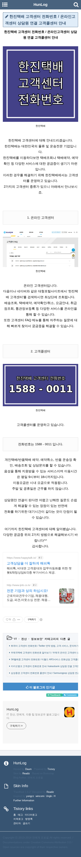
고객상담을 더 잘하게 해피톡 (28, 563)
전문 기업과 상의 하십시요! (27, 591)
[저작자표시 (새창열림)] (41, 619)
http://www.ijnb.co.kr (19, 585)
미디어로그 (31, 815)
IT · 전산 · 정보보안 (28, 638)
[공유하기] (14, 619)
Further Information (23, 800)
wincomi (40, 796)
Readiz (26, 773)
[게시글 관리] (18, 619)
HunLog (12, 709)
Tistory (51, 769)
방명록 (29, 819)
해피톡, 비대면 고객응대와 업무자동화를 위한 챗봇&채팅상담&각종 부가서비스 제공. (39, 570)
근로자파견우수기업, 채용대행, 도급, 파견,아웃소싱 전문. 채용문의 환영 (28, 598)
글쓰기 (26, 823)
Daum (28, 769)
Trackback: (55, 695)
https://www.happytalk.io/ (21, 557)
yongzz (30, 796)
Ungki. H (50, 796)
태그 (20, 815)
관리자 (17, 823)
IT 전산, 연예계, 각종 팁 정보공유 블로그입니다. (33, 716)
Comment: (71, 695)
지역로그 (18, 819)
